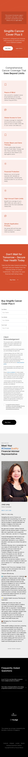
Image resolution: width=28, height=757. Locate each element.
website (9, 648)
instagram (12, 743)
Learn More (18, 20)
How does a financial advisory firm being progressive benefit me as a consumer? (12, 687)
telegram (18, 648)
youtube (17, 743)
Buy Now (7, 48)
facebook (5, 743)
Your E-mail (4, 325)
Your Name (4, 309)
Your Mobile (4, 317)
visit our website (11, 372)
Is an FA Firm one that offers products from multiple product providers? (11, 680)
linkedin (14, 648)
